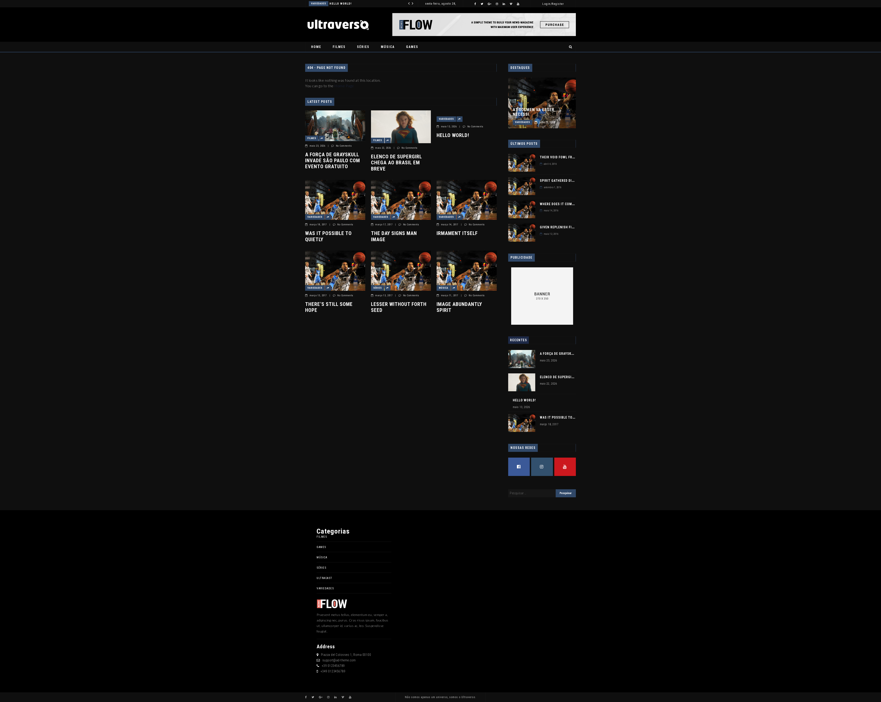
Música (388, 47)
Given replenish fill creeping (566, 227)
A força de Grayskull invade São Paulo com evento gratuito (332, 161)
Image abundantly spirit (459, 307)
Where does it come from (562, 204)
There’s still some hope (329, 307)
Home (316, 47)
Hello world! (340, 3)
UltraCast (324, 578)
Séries (363, 47)
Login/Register (553, 4)
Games (412, 47)
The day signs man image (394, 236)
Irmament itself (457, 233)
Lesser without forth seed (399, 307)
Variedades (318, 3)
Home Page (344, 86)
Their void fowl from (558, 157)
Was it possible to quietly (328, 236)
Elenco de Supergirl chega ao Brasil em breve (396, 163)
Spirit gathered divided (560, 180)
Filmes (339, 47)
